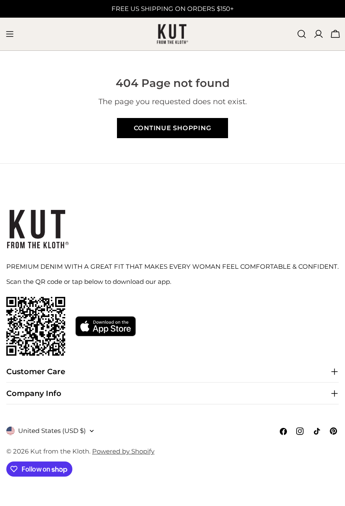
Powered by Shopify (123, 451)
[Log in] (318, 34)
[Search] (301, 34)
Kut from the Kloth (59, 451)
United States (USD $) (52, 431)
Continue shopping (173, 128)
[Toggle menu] (9, 34)
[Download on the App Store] (105, 326)
